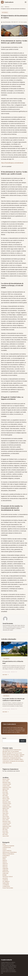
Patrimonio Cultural (8, 876)
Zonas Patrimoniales (8, 888)
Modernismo (6, 871)
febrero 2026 (6, 779)
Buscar (4, 738)
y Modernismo (6, 886)
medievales (5, 868)
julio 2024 (5, 810)
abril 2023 (5, 834)
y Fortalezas (6, 884)
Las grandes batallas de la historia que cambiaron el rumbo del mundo (13, 699)
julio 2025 (5, 790)
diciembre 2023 (6, 821)
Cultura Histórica (7, 850)
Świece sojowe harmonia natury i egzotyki (13, 754)
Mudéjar (5, 875)
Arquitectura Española (8, 845)
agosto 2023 (6, 828)
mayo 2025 (5, 794)
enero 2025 (5, 800)
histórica (5, 860)
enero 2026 (5, 781)
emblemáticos (6, 855)
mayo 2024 (5, 813)
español (5, 857)
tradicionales (6, 883)
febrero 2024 (6, 818)
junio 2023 (5, 831)
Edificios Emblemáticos (8, 854)
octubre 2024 (6, 805)
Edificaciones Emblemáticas (10, 852)
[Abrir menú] (25, 2)
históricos (5, 12)
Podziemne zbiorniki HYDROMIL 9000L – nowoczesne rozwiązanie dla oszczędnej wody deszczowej (13, 761)
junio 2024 (5, 811)
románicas (5, 879)
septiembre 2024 (7, 807)
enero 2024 (6, 819)
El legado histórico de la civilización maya (13, 662)
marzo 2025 (6, 797)
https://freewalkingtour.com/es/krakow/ (12, 162)
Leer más (5, 674)
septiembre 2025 (7, 787)
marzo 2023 (6, 836)
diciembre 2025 (6, 782)
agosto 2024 (6, 808)
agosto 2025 (6, 789)
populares (5, 878)
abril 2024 (5, 815)
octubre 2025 (6, 785)
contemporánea (7, 847)
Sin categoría (6, 881)
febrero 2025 (6, 798)
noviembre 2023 (7, 823)
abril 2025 (5, 795)
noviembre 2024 (7, 803)
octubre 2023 (6, 824)
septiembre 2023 (7, 826)
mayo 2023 (5, 832)
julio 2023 (5, 829)
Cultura (4, 849)
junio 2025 (5, 792)
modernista (5, 873)
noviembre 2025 (7, 784)
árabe (4, 844)
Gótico (4, 858)
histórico (5, 862)
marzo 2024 (6, 816)
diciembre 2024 (6, 802)
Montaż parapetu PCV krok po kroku (12, 753)
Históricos (5, 863)
